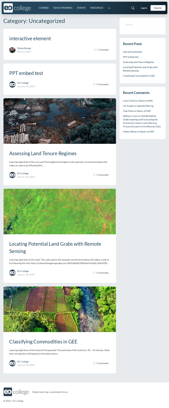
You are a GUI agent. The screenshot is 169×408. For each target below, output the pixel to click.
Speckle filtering (145, 105)
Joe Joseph (128, 105)
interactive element (30, 38)
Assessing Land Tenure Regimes (43, 153)
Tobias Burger (24, 48)
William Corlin (130, 116)
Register (158, 7)
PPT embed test (26, 73)
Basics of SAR (145, 100)
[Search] (133, 8)
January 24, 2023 (26, 86)
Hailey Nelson (130, 131)
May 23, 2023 (24, 51)
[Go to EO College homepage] (17, 7)
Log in (144, 7)
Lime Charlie (129, 100)
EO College (23, 82)
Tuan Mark (128, 110)
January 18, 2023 (26, 176)
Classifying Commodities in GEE (43, 341)
